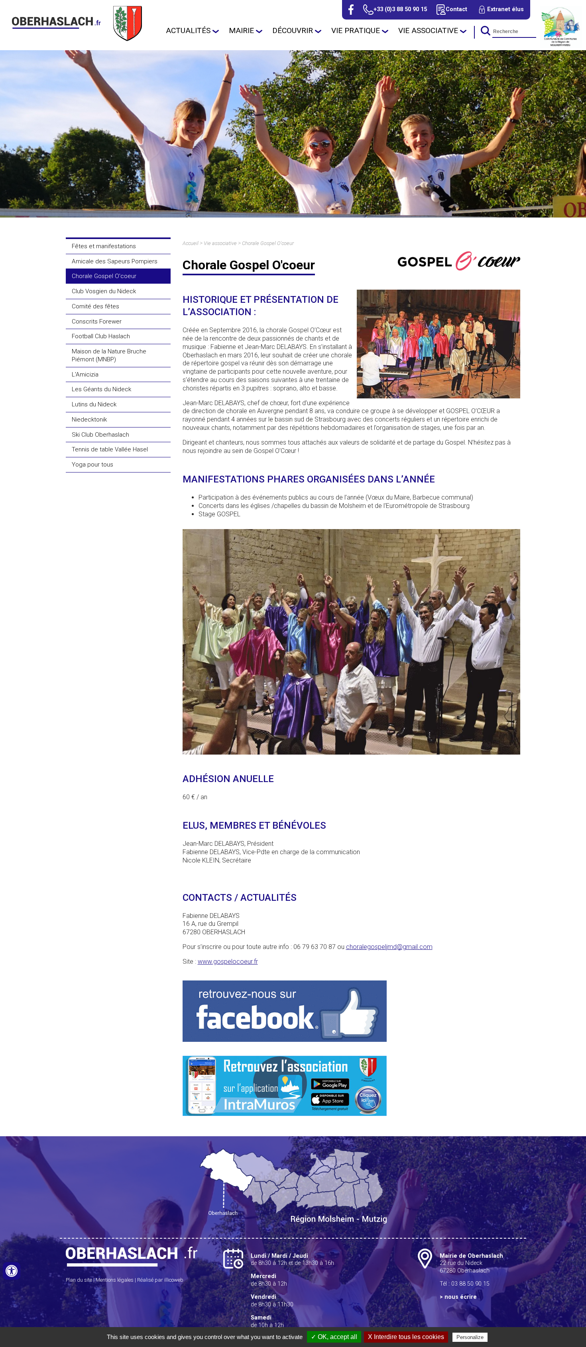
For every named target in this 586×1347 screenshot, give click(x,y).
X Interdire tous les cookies (406, 1336)
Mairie (241, 30)
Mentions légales (115, 1280)
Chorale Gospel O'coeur (104, 276)
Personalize (470, 1337)
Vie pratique (355, 30)
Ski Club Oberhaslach (100, 434)
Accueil (191, 243)
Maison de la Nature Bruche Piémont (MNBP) (109, 355)
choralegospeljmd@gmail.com (389, 947)
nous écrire (460, 1297)
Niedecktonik (89, 419)
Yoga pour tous (92, 464)
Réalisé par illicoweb (160, 1280)
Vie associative (428, 30)
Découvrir (292, 30)
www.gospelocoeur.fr (228, 961)
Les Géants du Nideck (101, 389)
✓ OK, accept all (334, 1336)
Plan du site (79, 1280)
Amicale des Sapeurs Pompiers (114, 261)
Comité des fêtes (95, 306)
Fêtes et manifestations (104, 246)
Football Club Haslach (101, 336)
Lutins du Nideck (94, 404)
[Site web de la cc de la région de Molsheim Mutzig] (561, 45)
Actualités (188, 30)
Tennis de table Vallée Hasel (110, 449)
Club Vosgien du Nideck (104, 291)
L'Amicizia (85, 374)
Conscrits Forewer (97, 321)
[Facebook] (351, 9)
